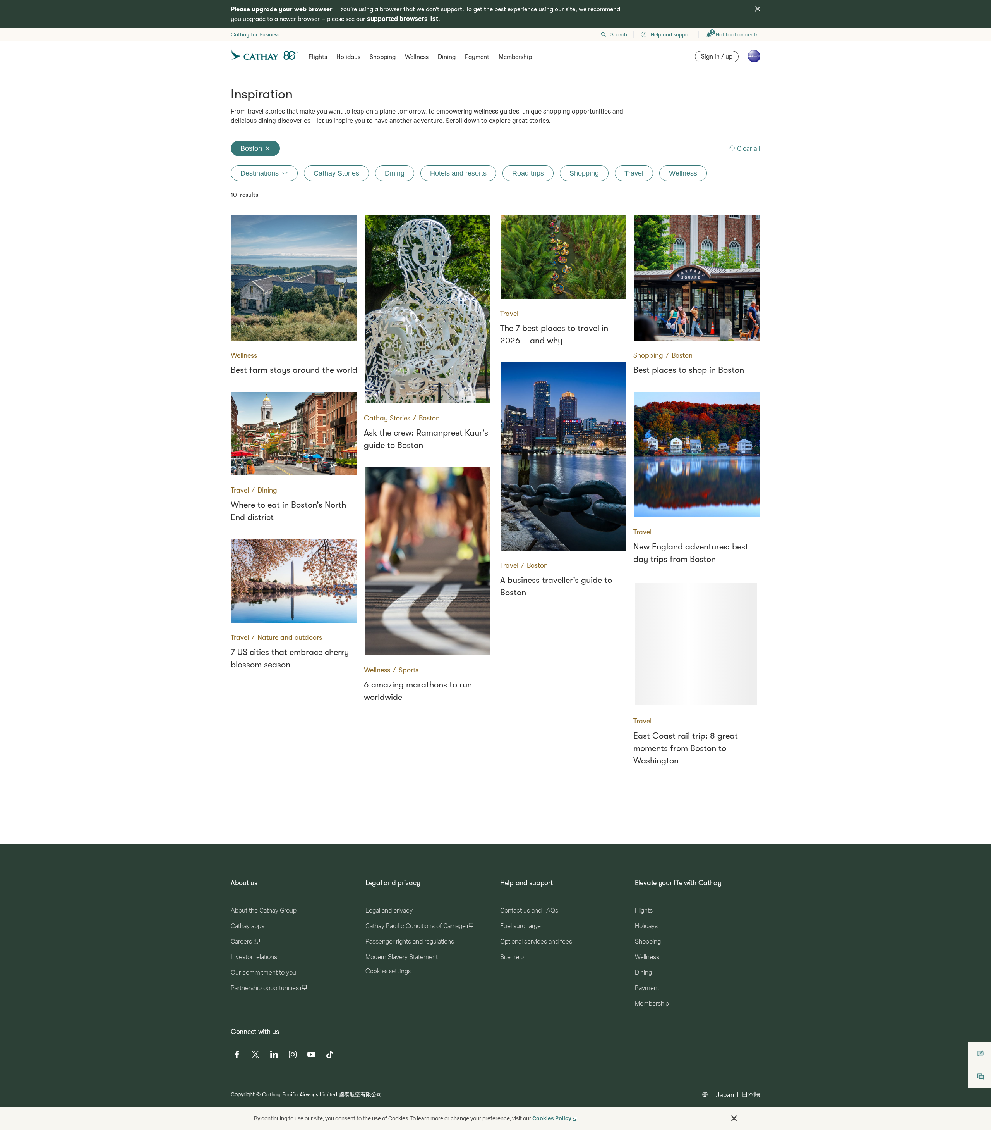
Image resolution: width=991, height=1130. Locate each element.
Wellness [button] (417, 56)
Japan (725, 1094)
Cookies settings (388, 971)
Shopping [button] (383, 56)
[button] (734, 1118)
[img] (757, 9)
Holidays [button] (348, 56)
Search (618, 34)
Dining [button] (447, 56)
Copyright (243, 1094)
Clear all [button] (748, 148)
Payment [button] (477, 56)
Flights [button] (318, 56)
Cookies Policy (551, 1118)
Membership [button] (515, 56)
